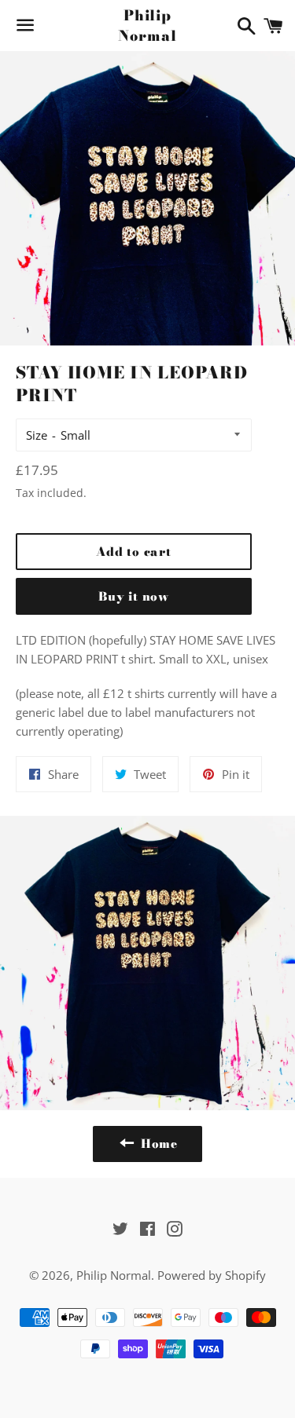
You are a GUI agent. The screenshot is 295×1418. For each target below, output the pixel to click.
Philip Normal (147, 25)
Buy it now (133, 596)
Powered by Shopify (211, 1275)
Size (36, 435)
